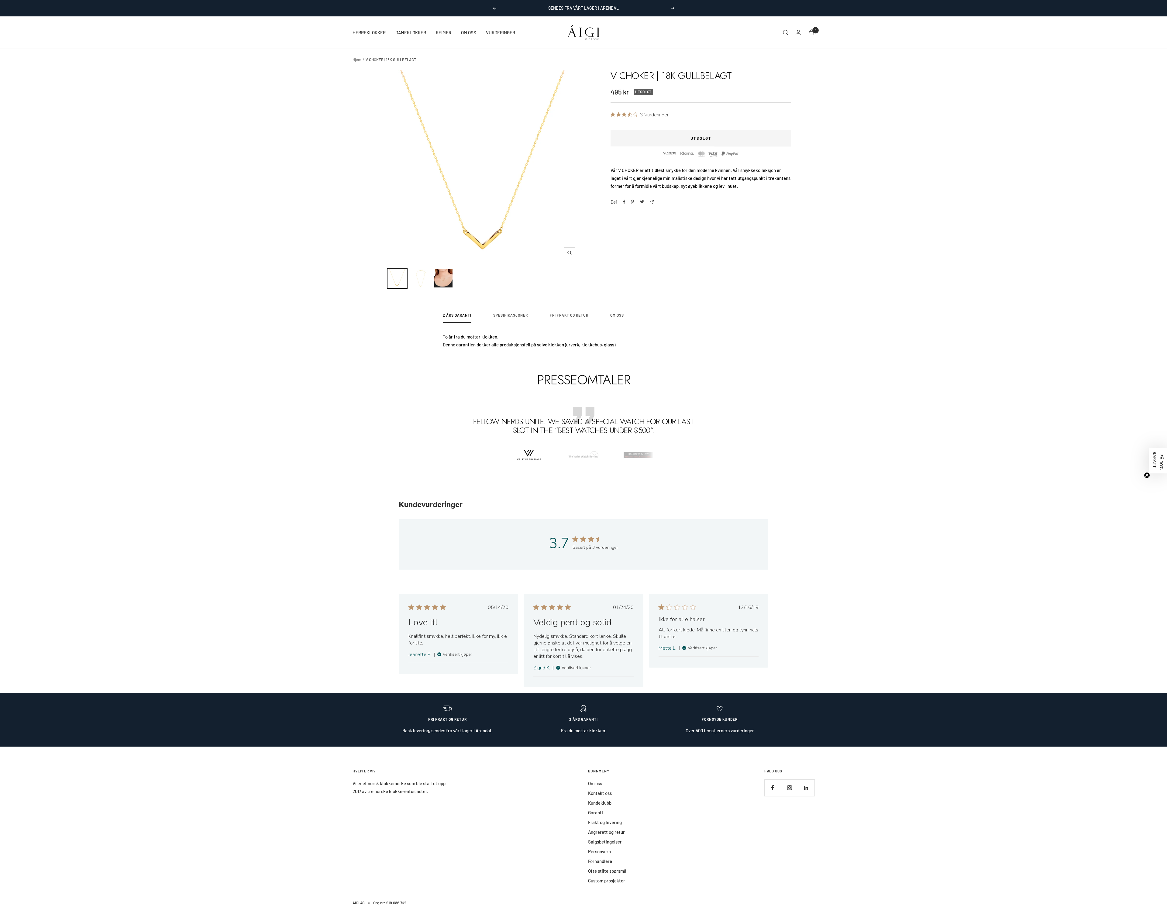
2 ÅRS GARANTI (457, 315)
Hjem (357, 59)
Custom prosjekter (606, 880)
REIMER (443, 32)
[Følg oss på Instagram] (789, 787)
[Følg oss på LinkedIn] (806, 787)
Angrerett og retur (606, 832)
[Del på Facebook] (624, 202)
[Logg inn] (798, 32)
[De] (652, 202)
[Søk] (785, 32)
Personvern (599, 851)
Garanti (595, 812)
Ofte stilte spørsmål (608, 871)
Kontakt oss (600, 793)
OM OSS (468, 32)
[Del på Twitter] (642, 202)
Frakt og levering (605, 822)
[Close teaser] (1147, 475)
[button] (1158, 460)
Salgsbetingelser (605, 841)
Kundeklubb (599, 803)
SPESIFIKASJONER (510, 315)
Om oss (595, 783)
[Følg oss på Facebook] (772, 787)
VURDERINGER (500, 32)
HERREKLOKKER (369, 32)
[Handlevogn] (811, 32)
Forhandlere (600, 861)
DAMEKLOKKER (410, 32)
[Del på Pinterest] (632, 202)
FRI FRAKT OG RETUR (569, 315)
